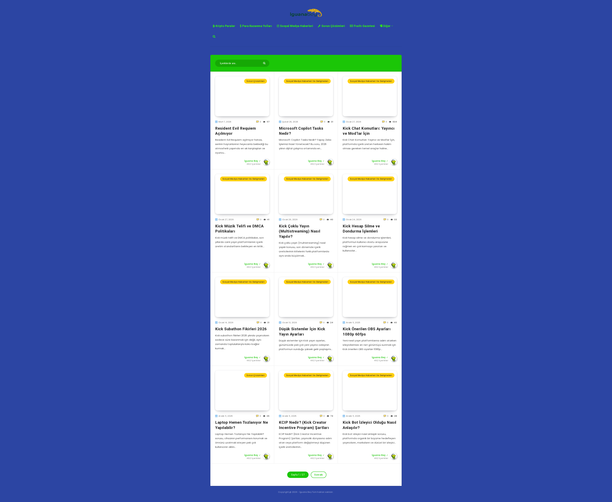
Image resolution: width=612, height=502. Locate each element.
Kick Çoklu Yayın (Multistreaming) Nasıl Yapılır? (299, 231)
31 (332, 121)
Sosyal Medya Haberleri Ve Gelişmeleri (307, 81)
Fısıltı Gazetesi (364, 26)
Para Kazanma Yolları (257, 26)
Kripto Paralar (225, 26)
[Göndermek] (264, 63)
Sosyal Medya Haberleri (296, 26)
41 (268, 219)
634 (394, 121)
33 (395, 219)
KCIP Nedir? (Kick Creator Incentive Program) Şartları (304, 425)
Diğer (387, 26)
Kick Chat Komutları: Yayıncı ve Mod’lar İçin (369, 131)
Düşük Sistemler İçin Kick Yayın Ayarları (302, 331)
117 (267, 121)
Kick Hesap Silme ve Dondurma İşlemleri (361, 228)
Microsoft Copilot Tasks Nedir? (301, 131)
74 (331, 415)
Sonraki (318, 474)
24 (331, 322)
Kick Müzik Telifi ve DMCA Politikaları (239, 228)
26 (267, 415)
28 (395, 415)
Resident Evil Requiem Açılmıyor (235, 131)
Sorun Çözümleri (333, 26)
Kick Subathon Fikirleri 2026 (241, 329)
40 (331, 219)
